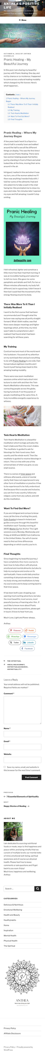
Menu (24, 20)
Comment (9, 693)
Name (7, 728)
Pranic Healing (19, 361)
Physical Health (10, 941)
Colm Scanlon (10, 519)
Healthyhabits (10, 920)
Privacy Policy (10, 1028)
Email (7, 741)
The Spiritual (14, 661)
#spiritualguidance (17, 667)
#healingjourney (16, 665)
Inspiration (8, 930)
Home (6, 925)
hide (17, 95)
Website (7, 754)
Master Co (14, 529)
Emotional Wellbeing (13, 910)
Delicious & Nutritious (13, 905)
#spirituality (14, 669)
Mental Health (10, 935)
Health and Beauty (12, 915)
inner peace (26, 474)
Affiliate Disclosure (12, 1033)
